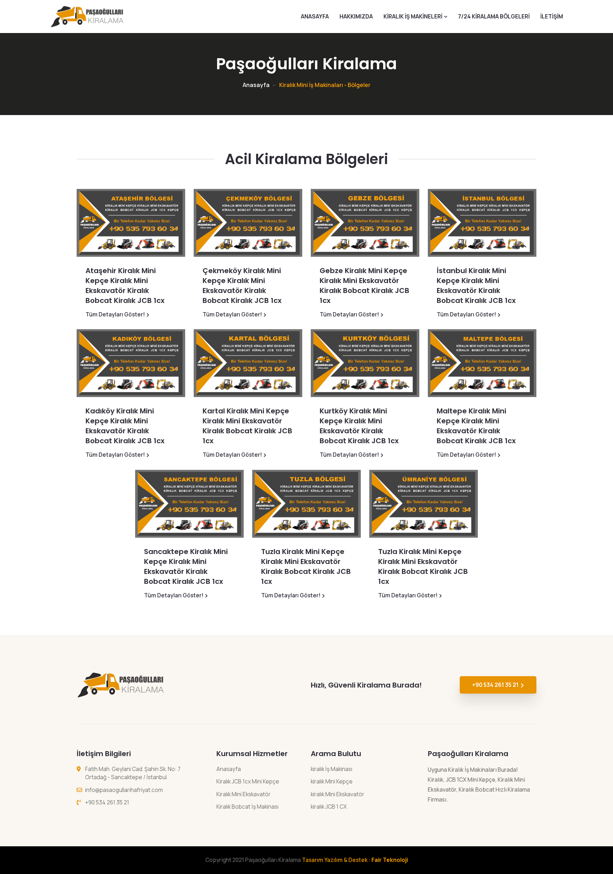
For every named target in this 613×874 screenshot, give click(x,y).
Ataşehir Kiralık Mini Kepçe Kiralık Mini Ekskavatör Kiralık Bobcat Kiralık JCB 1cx (125, 285)
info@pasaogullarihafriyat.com (124, 790)
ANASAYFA (315, 16)
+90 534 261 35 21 (495, 685)
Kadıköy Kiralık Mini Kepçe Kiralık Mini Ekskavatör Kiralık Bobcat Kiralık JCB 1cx (125, 426)
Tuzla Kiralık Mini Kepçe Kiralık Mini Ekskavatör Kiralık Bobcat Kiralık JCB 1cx (306, 566)
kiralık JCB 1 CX (329, 806)
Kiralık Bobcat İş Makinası (247, 806)
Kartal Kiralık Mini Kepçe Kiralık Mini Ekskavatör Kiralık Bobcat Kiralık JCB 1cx (247, 426)
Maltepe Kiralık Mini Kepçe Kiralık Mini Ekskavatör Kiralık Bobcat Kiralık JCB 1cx (476, 426)
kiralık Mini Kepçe (332, 781)
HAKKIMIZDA (356, 16)
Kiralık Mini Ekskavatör (243, 794)
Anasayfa (256, 85)
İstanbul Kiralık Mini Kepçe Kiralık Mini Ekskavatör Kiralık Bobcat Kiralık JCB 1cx (476, 285)
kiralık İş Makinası (331, 769)
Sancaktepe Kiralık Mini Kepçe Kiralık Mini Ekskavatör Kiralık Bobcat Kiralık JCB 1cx (186, 566)
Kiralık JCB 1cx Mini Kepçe (247, 781)
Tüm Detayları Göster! (115, 314)
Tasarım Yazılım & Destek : (355, 860)
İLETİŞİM (551, 16)
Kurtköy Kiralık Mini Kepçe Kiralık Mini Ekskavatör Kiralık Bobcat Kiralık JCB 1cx (359, 426)
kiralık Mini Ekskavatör (337, 794)
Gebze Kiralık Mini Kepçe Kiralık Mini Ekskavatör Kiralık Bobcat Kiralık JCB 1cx (364, 285)
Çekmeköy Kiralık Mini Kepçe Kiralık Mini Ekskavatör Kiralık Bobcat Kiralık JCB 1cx (242, 285)
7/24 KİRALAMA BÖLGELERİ (494, 16)
